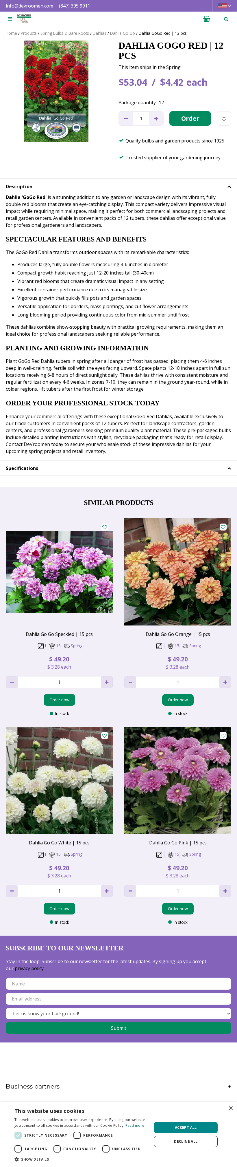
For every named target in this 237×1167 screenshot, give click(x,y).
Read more (135, 1125)
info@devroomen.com (29, 6)
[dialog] (118, 1134)
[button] (81, 1159)
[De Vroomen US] (24, 19)
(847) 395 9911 (74, 6)
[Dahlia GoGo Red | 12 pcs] (56, 91)
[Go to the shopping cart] (207, 19)
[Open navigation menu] (10, 18)
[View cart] (206, 18)
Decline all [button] (185, 1141)
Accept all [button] (186, 1127)
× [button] (230, 1108)
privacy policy (29, 968)
